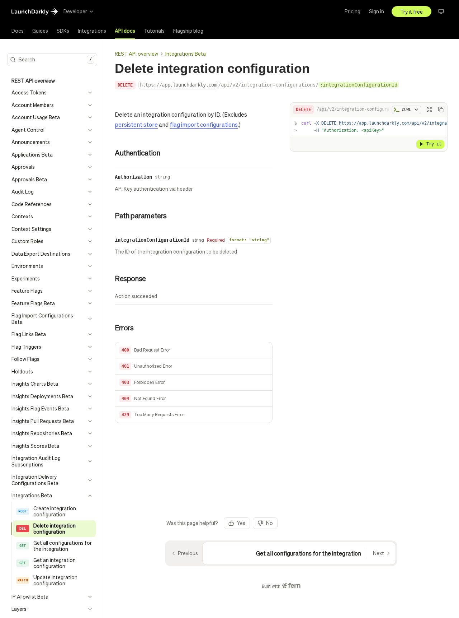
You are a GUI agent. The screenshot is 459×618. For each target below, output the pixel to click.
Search (55, 59)
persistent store (136, 124)
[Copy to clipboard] (441, 109)
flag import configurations (204, 124)
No (269, 523)
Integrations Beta (185, 53)
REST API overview (136, 53)
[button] (193, 350)
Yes (241, 523)
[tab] (17, 31)
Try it (433, 143)
